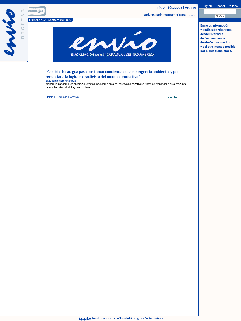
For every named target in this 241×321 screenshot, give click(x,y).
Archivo (190, 8)
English (207, 6)
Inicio (161, 8)
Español (220, 6)
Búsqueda (175, 8)
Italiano (233, 6)
